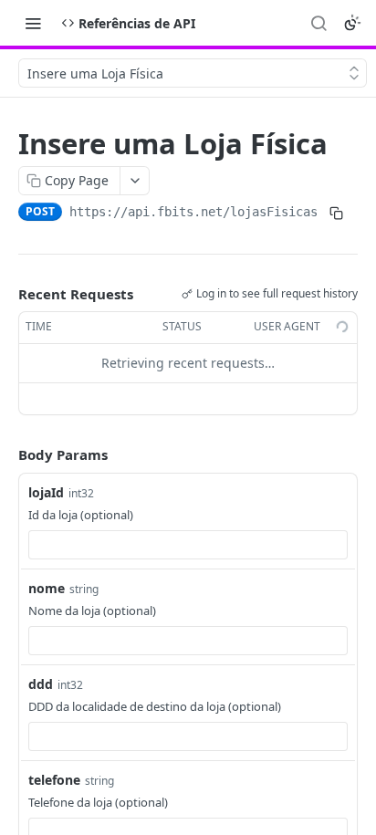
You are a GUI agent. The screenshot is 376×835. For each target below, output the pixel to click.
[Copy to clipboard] (336, 213)
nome (46, 588)
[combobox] (188, 544)
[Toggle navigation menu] (32, 22)
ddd (40, 684)
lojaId (46, 492)
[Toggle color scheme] (352, 22)
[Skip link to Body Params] (5, 454)
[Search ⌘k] (318, 22)
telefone (54, 779)
